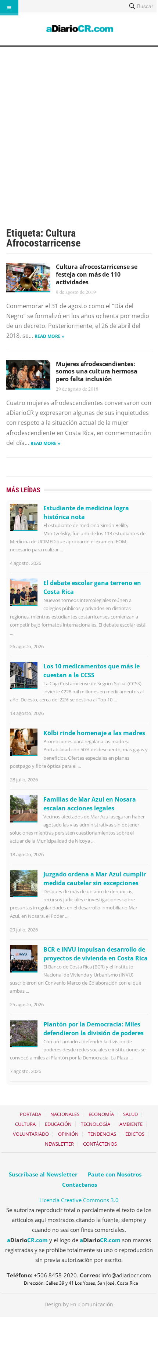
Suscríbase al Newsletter (43, 1174)
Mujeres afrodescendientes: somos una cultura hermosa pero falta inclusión (96, 371)
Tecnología (95, 1124)
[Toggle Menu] (9, 7)
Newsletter (59, 1144)
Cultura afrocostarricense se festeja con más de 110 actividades (96, 274)
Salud (130, 1114)
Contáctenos (100, 1144)
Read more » (49, 336)
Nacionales (64, 1114)
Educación (58, 1124)
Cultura (25, 1124)
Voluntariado (31, 1134)
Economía (101, 1114)
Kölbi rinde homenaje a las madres (94, 733)
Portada (30, 1114)
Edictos (134, 1134)
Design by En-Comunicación (78, 1304)
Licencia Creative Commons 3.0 (79, 1200)
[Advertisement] (79, 129)
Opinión (68, 1134)
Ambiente (131, 1124)
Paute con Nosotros (114, 1174)
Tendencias (102, 1134)
